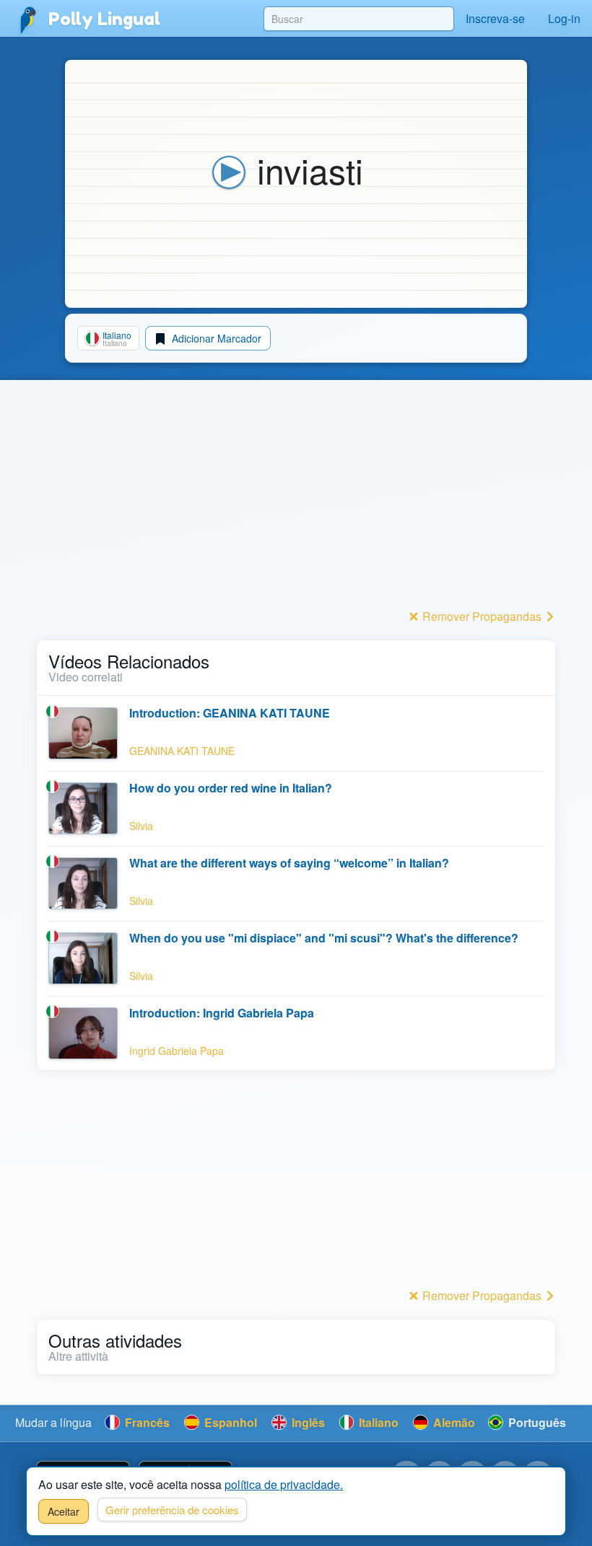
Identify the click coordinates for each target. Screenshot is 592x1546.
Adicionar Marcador (215, 338)
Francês (146, 1422)
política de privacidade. (284, 1484)
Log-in (564, 18)
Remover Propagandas (481, 616)
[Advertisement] (296, 504)
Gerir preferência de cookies (172, 1509)
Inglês (307, 1422)
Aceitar (63, 1511)
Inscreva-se (495, 18)
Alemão (452, 1422)
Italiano (377, 1422)
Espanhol (229, 1422)
